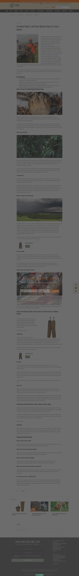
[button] (60, 274)
